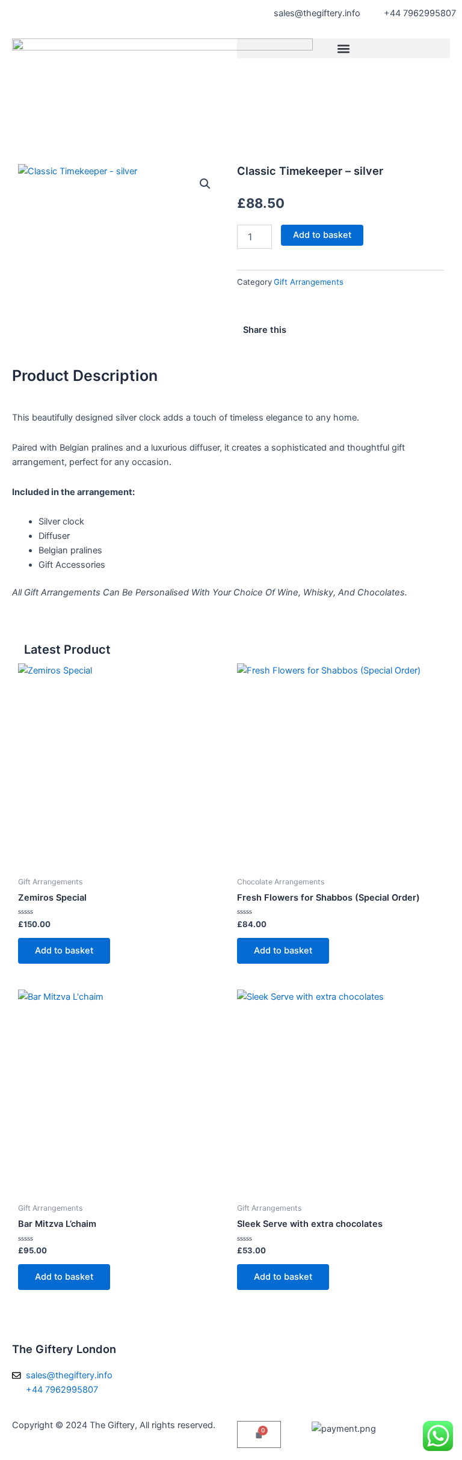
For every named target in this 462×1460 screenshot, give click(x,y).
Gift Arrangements (308, 282)
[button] (343, 48)
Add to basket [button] (64, 950)
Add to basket (322, 235)
